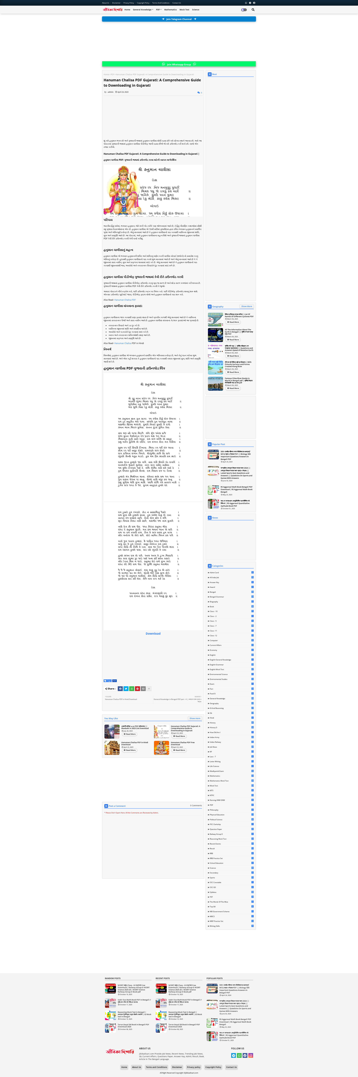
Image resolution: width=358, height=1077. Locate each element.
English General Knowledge (231, 659)
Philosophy (231, 810)
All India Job (231, 577)
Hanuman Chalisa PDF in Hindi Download (134, 743)
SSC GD (231, 887)
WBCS (231, 916)
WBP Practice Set (231, 921)
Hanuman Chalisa (122, 343)
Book (231, 606)
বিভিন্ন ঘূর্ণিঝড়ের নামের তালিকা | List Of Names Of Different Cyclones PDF (239, 315)
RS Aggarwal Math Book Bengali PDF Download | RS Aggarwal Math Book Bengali (236, 489)
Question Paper (231, 829)
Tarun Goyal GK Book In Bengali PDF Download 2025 (133, 1026)
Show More (246, 306)
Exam (231, 684)
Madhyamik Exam (231, 771)
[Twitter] (126, 688)
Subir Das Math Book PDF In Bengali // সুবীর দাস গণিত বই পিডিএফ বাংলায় (134, 1001)
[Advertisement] (179, 41)
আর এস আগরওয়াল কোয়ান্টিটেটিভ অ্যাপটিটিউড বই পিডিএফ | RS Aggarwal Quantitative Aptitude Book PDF (235, 503)
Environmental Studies (231, 679)
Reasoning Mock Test (231, 839)
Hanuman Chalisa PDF (125, 299)
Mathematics (170, 9)
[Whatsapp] (131, 688)
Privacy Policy (128, 3)
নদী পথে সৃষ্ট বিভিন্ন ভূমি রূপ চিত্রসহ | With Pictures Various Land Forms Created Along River (238, 364)
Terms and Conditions (161, 3)
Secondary (231, 872)
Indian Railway (231, 742)
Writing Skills (231, 926)
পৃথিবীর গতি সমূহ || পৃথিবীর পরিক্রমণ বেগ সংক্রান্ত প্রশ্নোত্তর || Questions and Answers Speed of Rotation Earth (239, 348)
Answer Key (231, 582)
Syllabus (231, 892)
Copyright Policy (143, 3)
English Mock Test (231, 669)
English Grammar (231, 664)
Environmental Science (231, 674)
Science (195, 9)
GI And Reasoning (231, 708)
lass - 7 (231, 756)
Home (127, 9)
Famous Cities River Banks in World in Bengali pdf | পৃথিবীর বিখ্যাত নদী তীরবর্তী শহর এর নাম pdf (239, 380)
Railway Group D (231, 834)
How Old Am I (231, 732)
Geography (232, 703)
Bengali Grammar (232, 596)
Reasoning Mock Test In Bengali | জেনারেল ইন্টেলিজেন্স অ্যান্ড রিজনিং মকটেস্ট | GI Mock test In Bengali (134, 1014)
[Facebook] (120, 688)
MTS (231, 790)
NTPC (231, 795)
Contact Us (231, 1067)
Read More (131, 734)
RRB (231, 853)
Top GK (231, 906)
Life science (231, 766)
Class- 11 (231, 630)
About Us (106, 3)
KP (231, 751)
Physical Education (231, 814)
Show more (195, 718)
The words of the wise (231, 902)
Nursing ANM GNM (231, 800)
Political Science (231, 819)
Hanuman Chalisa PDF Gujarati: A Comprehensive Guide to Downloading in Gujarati (185, 728)
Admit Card (231, 572)
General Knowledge (142, 9)
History (231, 722)
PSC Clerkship (231, 824)
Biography (231, 601)
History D (231, 727)
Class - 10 (231, 611)
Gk (232, 713)
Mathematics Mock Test (231, 780)
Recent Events (231, 843)
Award (231, 587)
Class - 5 (231, 621)
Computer (231, 640)
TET (231, 897)
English (231, 655)
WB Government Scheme (231, 911)
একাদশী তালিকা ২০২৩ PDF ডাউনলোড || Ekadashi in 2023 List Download (135, 727)
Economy (231, 650)
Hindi (231, 718)
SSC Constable (231, 882)
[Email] (143, 688)
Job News (232, 747)
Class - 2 (231, 616)
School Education (231, 863)
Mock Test (184, 9)
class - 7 (231, 626)
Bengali (231, 592)
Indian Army (231, 737)
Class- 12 (231, 635)
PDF (158, 9)
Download (153, 633)
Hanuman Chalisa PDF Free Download (183, 743)
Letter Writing (231, 761)
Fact (231, 689)
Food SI (231, 693)
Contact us (176, 3)
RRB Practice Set (231, 858)
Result (231, 848)
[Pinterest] (137, 688)
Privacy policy (193, 1067)
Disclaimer (116, 3)
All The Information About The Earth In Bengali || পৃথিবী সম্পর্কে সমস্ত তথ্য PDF (239, 332)
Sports (231, 877)
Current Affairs (231, 645)
